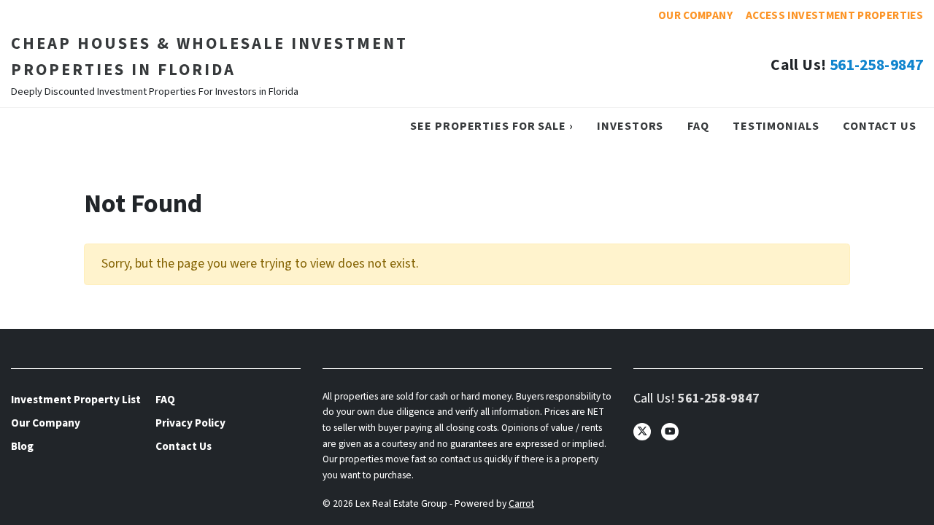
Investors (630, 125)
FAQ (698, 125)
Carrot (521, 503)
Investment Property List (76, 400)
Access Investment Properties (834, 15)
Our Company (695, 15)
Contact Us (879, 125)
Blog (22, 446)
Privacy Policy (190, 423)
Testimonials (776, 125)
